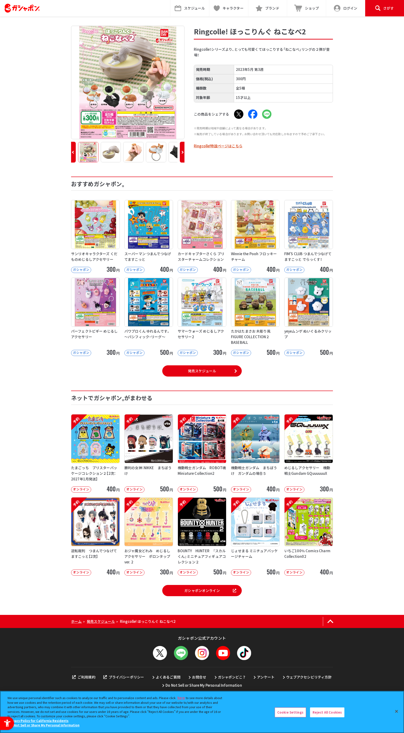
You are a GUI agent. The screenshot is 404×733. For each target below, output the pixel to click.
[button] (73, 152)
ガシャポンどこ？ (231, 677)
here (181, 698)
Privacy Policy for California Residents (39, 720)
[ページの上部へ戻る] (330, 621)
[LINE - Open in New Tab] (266, 114)
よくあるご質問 (168, 677)
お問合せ (199, 677)
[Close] (396, 711)
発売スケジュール (202, 370)
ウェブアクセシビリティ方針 (309, 677)
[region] (202, 712)
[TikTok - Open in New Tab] (244, 653)
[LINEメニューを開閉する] (181, 653)
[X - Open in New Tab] (238, 114)
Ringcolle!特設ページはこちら (218, 145)
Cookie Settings (290, 712)
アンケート (265, 677)
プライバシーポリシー (126, 677)
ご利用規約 (86, 677)
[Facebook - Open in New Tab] (252, 114)
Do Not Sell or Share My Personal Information (204, 685)
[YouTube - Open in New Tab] (223, 653)
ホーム (76, 621)
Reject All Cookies (327, 712)
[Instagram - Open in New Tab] (202, 653)
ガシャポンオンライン (202, 590)
